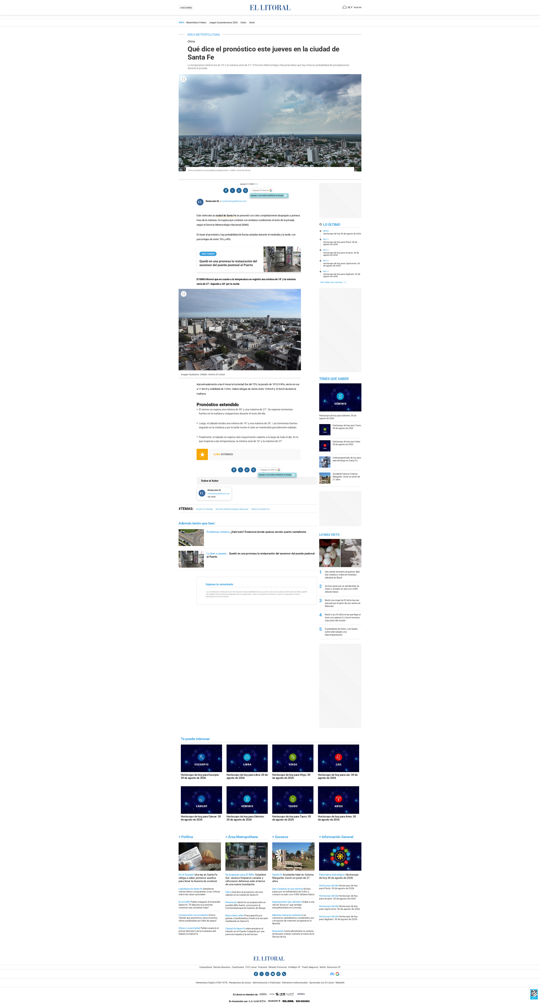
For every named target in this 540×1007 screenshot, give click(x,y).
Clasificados (238, 967)
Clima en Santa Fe (260, 509)
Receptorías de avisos (240, 982)
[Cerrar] (285, 195)
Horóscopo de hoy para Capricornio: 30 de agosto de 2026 (341, 263)
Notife (323, 967)
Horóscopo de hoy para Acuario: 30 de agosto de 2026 (341, 252)
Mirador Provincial (278, 967)
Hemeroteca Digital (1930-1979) (212, 982)
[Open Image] (183, 79)
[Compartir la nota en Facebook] (226, 190)
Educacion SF (334, 967)
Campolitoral (205, 967)
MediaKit (340, 982)
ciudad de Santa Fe (225, 215)
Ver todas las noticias (331, 282)
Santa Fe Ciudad (204, 509)
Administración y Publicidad (266, 982)
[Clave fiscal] (534, 998)
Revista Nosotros (221, 967)
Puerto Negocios (310, 967)
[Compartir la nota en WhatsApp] (239, 190)
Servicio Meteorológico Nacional (232, 509)
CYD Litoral (251, 967)
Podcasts (262, 967)
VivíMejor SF (294, 967)
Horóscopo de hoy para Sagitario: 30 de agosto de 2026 (341, 274)
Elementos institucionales (295, 982)
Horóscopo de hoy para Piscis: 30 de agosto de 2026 (340, 241)
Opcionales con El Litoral (321, 982)
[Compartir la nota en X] (232, 190)
